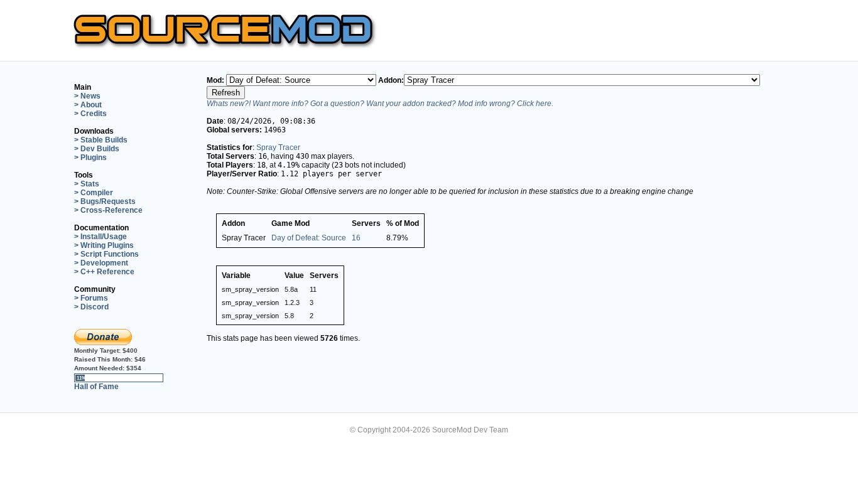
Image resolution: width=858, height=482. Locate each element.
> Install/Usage (100, 236)
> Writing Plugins (104, 245)
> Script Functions (106, 254)
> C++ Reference (104, 271)
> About (88, 104)
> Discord (91, 307)
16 (356, 237)
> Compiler (93, 192)
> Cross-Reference (108, 210)
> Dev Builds (96, 148)
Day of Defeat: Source (308, 237)
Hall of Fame (96, 386)
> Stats (86, 183)
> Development (101, 263)
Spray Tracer (278, 147)
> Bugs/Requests (105, 201)
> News (87, 96)
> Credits (90, 113)
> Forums (91, 298)
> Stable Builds (101, 140)
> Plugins (90, 157)
